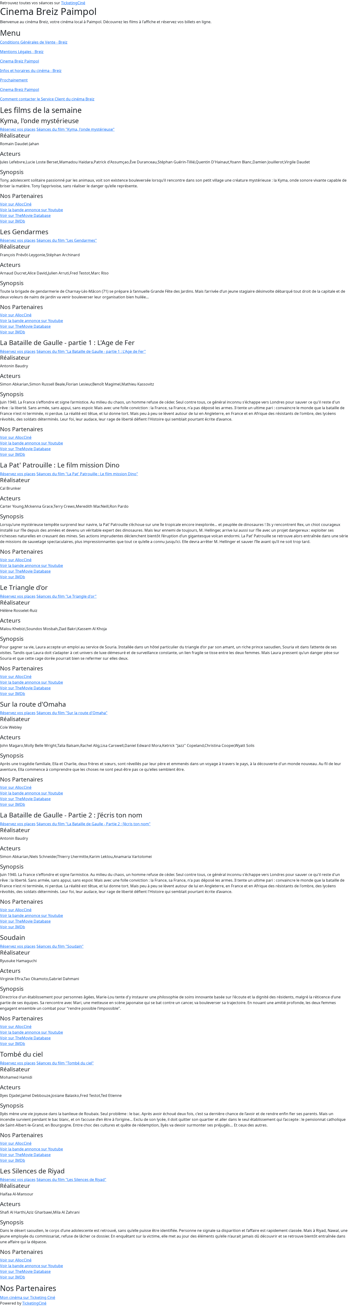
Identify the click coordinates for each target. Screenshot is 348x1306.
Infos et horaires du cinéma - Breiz (31, 70)
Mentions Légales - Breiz (22, 51)
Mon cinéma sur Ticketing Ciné (27, 1297)
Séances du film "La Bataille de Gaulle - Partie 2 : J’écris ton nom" (93, 823)
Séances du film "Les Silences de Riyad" (71, 1179)
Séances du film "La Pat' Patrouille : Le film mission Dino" (87, 473)
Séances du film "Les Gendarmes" (66, 240)
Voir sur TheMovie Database (25, 215)
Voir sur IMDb (12, 221)
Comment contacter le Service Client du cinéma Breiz (47, 99)
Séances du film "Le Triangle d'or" (66, 596)
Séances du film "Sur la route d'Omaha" (71, 712)
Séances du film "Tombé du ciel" (65, 1063)
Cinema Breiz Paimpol (19, 61)
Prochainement (14, 80)
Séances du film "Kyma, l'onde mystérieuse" (75, 129)
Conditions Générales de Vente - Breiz (33, 42)
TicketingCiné (73, 2)
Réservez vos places (18, 129)
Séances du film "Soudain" (60, 946)
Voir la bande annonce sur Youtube (31, 209)
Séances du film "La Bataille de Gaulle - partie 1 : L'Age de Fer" (91, 351)
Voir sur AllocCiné (15, 204)
